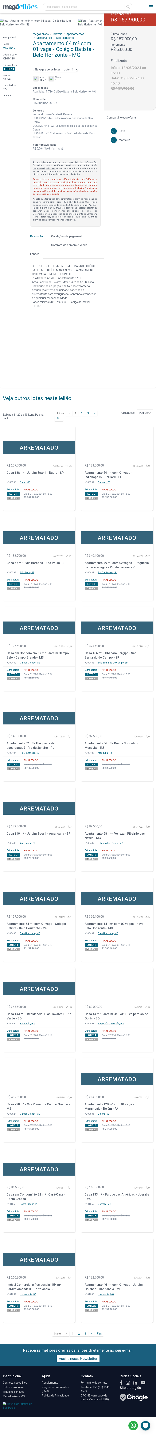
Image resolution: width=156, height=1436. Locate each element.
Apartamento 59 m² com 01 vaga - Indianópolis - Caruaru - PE (108, 475)
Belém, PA (103, 1114)
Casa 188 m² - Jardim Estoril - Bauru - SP (35, 472)
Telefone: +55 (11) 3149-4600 (96, 1389)
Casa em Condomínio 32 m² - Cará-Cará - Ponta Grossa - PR (36, 1197)
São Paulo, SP (27, 572)
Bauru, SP (25, 482)
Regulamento (50, 1382)
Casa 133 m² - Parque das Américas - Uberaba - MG (117, 1197)
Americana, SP (27, 843)
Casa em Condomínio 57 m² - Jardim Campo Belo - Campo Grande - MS (38, 655)
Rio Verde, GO (27, 1023)
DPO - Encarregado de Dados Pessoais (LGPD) (95, 1397)
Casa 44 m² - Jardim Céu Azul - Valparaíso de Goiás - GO (116, 1016)
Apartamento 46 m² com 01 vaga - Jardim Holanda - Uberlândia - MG (114, 1287)
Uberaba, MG (104, 1204)
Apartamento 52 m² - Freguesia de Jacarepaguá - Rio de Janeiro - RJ (30, 746)
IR (128, 6)
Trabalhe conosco (13, 1391)
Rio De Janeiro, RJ (107, 572)
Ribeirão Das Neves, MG (110, 843)
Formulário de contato (94, 1382)
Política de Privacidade (55, 1395)
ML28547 (9, 48)
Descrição (36, 236)
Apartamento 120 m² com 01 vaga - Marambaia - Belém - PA (109, 1106)
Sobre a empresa (13, 1387)
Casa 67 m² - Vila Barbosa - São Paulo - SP (36, 563)
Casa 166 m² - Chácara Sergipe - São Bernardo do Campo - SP (111, 655)
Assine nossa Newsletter (78, 1359)
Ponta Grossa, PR (29, 1204)
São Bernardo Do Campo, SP (112, 662)
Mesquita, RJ (105, 753)
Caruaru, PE (104, 482)
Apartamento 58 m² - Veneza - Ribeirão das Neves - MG (115, 836)
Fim (59, 418)
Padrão (143, 412)
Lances (34, 254)
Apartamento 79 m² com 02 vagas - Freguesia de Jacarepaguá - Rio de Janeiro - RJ (117, 565)
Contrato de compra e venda (69, 245)
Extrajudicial (13, 489)
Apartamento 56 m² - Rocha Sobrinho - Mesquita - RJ (111, 746)
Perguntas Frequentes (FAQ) (55, 1389)
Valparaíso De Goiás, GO (111, 1023)
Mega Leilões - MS (14, 1396)
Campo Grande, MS (30, 662)
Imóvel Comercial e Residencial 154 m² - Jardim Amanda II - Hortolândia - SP (35, 1287)
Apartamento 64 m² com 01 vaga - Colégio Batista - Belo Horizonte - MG (36, 926)
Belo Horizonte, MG (30, 933)
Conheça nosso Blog (15, 1382)
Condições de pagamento (67, 236)
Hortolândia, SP (28, 1294)
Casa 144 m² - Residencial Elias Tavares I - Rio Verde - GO (39, 1016)
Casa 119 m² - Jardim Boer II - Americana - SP (39, 833)
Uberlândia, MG (106, 1294)
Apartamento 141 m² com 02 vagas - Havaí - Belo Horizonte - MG (115, 926)
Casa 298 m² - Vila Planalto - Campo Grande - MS (38, 1106)
